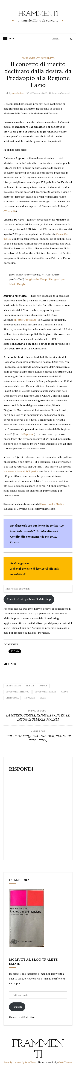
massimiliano (18, 93)
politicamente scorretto (38, 58)
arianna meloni (13, 686)
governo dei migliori (45, 692)
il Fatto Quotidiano (25, 319)
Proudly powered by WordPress (20, 1062)
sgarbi (43, 698)
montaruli (29, 698)
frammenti (38, 14)
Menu (10, 38)
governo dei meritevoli (17, 692)
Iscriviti (17, 1006)
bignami (30, 686)
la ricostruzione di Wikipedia (21, 471)
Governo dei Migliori (52, 504)
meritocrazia (12, 698)
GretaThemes (65, 1062)
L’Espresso (27, 434)
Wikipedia (10, 211)
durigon (43, 686)
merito (64, 692)
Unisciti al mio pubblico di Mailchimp (29, 599)
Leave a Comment (61, 93)
